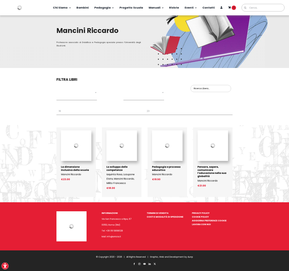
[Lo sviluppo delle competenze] (121, 131)
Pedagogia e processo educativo (166, 168)
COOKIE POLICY (200, 216)
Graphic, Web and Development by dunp (171, 256)
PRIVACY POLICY (201, 213)
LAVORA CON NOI (201, 224)
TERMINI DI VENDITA (157, 213)
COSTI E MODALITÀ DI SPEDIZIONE (165, 216)
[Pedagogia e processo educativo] (167, 131)
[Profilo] (221, 7)
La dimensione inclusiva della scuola (75, 168)
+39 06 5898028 (114, 230)
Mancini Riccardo (71, 174)
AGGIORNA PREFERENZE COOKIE (209, 220)
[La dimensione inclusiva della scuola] (76, 131)
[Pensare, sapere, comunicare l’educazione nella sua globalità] (213, 131)
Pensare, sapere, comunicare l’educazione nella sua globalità (211, 171)
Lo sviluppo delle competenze (116, 168)
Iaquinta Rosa (114, 174)
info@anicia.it (114, 236)
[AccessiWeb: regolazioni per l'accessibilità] (5, 265)
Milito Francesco (116, 183)
